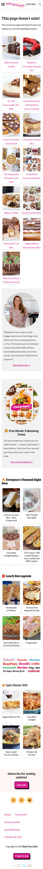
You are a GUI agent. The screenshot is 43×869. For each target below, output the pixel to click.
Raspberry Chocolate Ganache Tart (32, 66)
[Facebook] (13, 800)
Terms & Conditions (12, 822)
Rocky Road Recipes (31, 212)
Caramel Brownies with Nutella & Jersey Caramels (31, 105)
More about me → (21, 365)
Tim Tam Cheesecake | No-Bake (11, 105)
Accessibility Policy (12, 829)
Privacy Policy (21, 814)
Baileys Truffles (11, 212)
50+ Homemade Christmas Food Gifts (11, 178)
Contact (7, 814)
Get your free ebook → (22, 462)
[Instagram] (21, 800)
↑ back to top (12, 837)
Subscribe (21, 785)
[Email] (30, 800)
